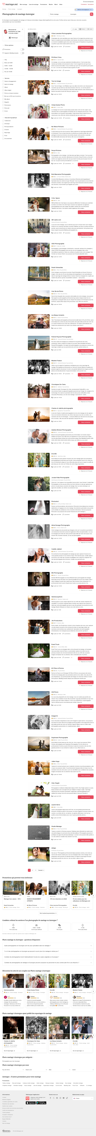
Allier (50, 1069)
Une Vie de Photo (57, 291)
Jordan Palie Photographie (60, 478)
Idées (60, 4)
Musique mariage (50, 1083)
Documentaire (8, 138)
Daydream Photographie (59, 737)
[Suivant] (93, 895)
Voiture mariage (59, 1083)
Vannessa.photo (56, 597)
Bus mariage (68, 1083)
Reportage (7, 132)
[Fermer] (22, 29)
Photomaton (7, 105)
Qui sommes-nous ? (7, 1116)
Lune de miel (59, 1085)
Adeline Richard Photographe (61, 430)
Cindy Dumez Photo (58, 105)
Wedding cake (67, 1085)
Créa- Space (55, 198)
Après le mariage (8, 84)
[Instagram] (60, 1098)
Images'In (54, 716)
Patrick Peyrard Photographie (61, 337)
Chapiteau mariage (6, 1085)
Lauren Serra (55, 805)
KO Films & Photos (57, 668)
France (77, 1098)
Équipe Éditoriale (6, 1119)
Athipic (53, 848)
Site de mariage (6, 1123)
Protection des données (8, 1104)
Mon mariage (23, 4)
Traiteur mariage (6, 1083)
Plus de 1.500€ (8, 71)
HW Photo (54, 692)
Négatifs (6, 102)
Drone (6, 111)
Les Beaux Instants (57, 315)
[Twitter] (53, 1098)
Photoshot (55, 501)
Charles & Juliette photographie (62, 408)
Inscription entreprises (7, 1114)
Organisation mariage (48, 1085)
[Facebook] (50, 1098)
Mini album (7, 99)
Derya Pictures (56, 150)
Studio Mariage (56, 826)
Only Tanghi (55, 783)
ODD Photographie (57, 244)
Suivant (40, 870)
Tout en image (56, 81)
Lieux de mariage (33, 4)
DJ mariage (89, 1085)
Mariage (4, 9)
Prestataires (43, 4)
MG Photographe (57, 573)
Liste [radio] (75, 29)
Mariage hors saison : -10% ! (12, 899)
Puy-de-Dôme (6, 1069)
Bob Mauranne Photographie (61, 174)
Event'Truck (55, 644)
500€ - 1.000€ (8, 65)
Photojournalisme (8, 126)
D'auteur (6, 129)
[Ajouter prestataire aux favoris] (47, 34)
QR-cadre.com (56, 220)
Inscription (91, 4)
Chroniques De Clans (58, 384)
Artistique (7, 123)
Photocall (6, 108)
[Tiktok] (67, 1098)
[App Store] (31, 1104)
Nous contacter (85, 47)
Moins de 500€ (8, 63)
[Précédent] (2, 895)
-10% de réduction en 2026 (58, 899)
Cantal (73, 1069)
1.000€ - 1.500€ (8, 68)
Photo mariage (12, 9)
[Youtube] (63, 1098)
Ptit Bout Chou (56, 57)
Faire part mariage (16, 1083)
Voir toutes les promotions (47, 913)
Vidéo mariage (40, 1083)
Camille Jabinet (56, 549)
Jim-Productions (56, 621)
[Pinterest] (57, 1098)
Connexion (84, 4)
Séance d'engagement (10, 81)
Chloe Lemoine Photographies (61, 33)
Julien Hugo (55, 761)
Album (6, 87)
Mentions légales (6, 1099)
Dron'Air (54, 454)
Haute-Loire (29, 1069)
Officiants (82, 1085)
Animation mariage (18, 1085)
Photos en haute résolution (11, 93)
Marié (56, 4)
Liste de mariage (37, 1085)
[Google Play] (41, 1104)
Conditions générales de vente (9, 1101)
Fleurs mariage (27, 1085)
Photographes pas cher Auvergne (11, 1061)
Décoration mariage (78, 1083)
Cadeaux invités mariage (29, 1083)
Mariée (51, 4)
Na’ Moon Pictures (57, 127)
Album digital (7, 90)
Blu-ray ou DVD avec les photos (12, 96)
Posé (5, 135)
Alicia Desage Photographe (60, 525)
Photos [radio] (83, 29)
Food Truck (75, 1085)
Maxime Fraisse (56, 361)
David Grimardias (57, 267)
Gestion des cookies (7, 1106)
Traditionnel (7, 120)
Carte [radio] (90, 29)
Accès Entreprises (89, 1)
